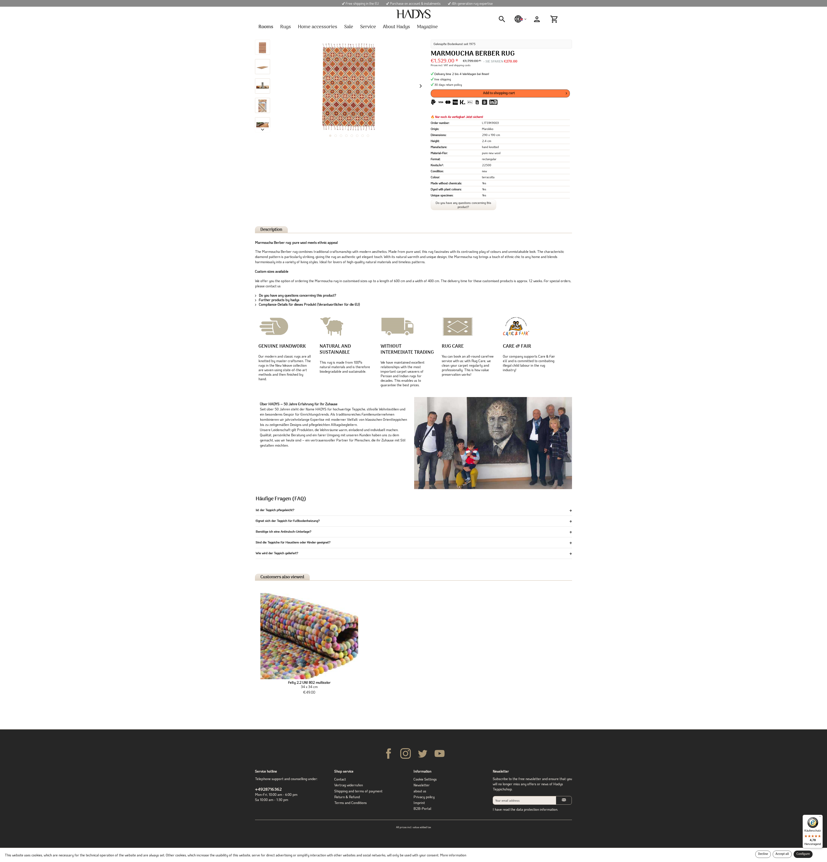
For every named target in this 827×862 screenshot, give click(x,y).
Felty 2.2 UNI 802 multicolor (309, 684)
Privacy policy (424, 797)
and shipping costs (459, 65)
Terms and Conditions (350, 802)
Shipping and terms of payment (358, 791)
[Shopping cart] (554, 19)
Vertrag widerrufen (348, 785)
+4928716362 (268, 789)
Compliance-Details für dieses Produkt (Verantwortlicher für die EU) (309, 304)
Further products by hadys (278, 299)
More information (453, 855)
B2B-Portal (422, 808)
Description (271, 229)
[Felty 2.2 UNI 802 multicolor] (309, 636)
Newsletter (422, 785)
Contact (340, 779)
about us (420, 791)
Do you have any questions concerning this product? (463, 205)
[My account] (537, 19)
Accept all (782, 854)
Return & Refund (347, 797)
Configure (803, 854)
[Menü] (820, 817)
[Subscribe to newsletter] (564, 800)
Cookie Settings (425, 779)
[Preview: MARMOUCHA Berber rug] (262, 47)
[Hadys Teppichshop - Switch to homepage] (413, 14)
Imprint (419, 802)
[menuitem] (503, 19)
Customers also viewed (282, 577)
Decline (763, 854)
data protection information (536, 809)
